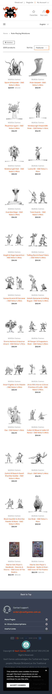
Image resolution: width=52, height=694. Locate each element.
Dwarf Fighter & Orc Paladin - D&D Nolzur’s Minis (14, 386)
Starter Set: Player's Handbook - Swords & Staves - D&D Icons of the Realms (14, 568)
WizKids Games (14, 79)
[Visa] (12, 638)
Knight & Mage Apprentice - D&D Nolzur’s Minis (14, 256)
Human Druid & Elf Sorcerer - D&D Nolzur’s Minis (14, 299)
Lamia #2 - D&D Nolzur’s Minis (37, 170)
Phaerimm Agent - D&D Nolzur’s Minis (14, 127)
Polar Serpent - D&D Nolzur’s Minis (38, 84)
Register (29, 2)
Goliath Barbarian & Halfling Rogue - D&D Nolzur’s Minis (38, 299)
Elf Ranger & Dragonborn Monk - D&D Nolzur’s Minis (38, 342)
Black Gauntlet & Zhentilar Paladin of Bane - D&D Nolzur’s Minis (14, 521)
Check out (19, 2)
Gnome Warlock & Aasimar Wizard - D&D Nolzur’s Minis (14, 342)
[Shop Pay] (21, 638)
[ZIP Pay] (35, 638)
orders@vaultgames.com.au (27, 612)
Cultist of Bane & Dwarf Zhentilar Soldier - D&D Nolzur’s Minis (14, 475)
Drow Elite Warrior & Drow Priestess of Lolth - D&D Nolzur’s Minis (38, 387)
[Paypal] (26, 638)
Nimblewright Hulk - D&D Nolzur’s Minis (14, 170)
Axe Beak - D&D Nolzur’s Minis (37, 520)
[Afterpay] (31, 638)
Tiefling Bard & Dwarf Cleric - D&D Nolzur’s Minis (38, 256)
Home (5, 33)
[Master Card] (17, 638)
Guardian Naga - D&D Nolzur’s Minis (14, 213)
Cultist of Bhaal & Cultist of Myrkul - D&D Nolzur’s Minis (38, 431)
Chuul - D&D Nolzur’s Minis (37, 473)
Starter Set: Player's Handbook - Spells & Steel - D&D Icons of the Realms (38, 567)
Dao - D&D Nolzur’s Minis (14, 430)
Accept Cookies (18, 685)
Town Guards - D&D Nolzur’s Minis (38, 213)
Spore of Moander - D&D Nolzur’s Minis (14, 84)
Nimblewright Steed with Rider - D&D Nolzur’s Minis (37, 127)
